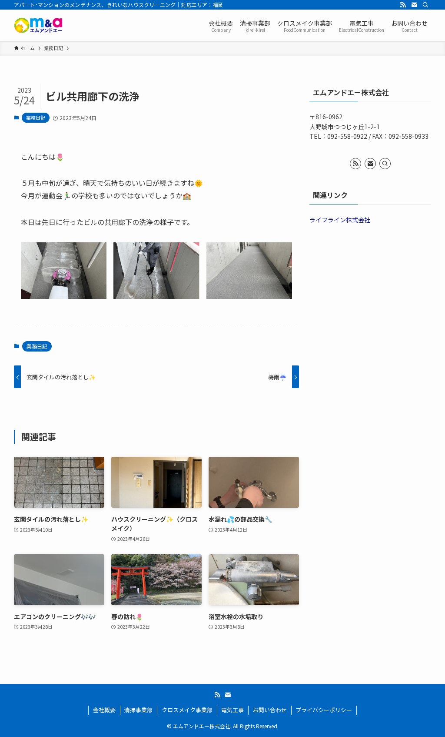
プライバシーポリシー (324, 710)
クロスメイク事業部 (187, 710)
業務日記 (35, 117)
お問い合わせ (270, 710)
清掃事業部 (138, 710)
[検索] (425, 5)
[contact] (414, 5)
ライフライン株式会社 (339, 219)
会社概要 (104, 710)
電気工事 (232, 710)
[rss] (402, 5)
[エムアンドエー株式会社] (38, 25)
